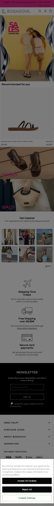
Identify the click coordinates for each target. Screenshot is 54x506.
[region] (27, 481)
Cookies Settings (26, 498)
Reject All (27, 489)
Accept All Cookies (27, 481)
